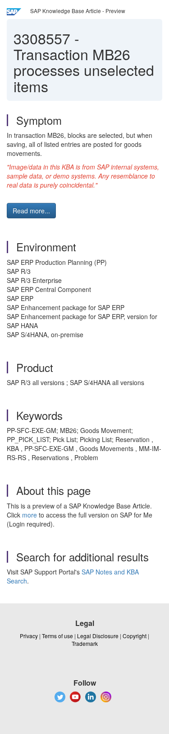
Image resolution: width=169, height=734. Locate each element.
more (29, 514)
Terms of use (57, 636)
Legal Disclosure (98, 636)
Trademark (85, 643)
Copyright (134, 636)
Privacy (29, 636)
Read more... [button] (31, 210)
